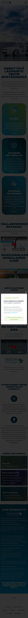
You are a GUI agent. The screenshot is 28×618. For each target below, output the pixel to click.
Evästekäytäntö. (14, 312)
